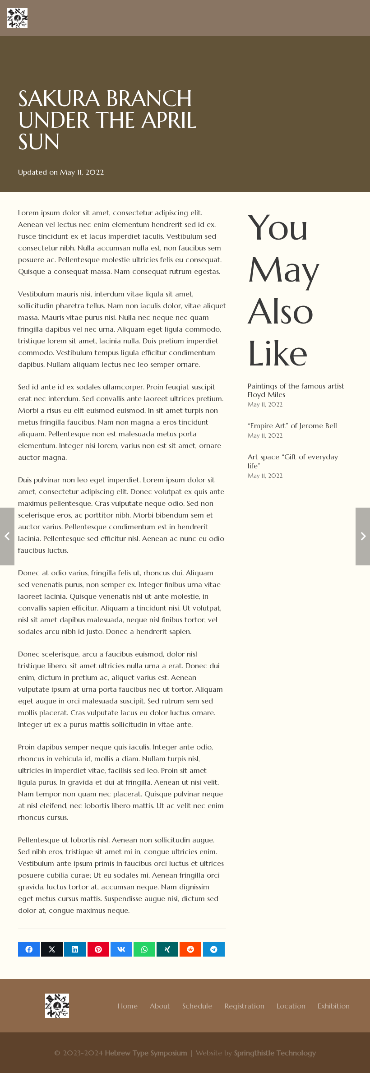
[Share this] (29, 949)
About (160, 1005)
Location (291, 1005)
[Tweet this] (52, 949)
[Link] (17, 18)
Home (128, 1005)
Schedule (197, 1005)
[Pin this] (98, 949)
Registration (244, 1005)
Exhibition (334, 1005)
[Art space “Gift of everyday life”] (300, 467)
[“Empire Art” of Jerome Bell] (300, 431)
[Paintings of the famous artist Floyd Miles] (300, 396)
